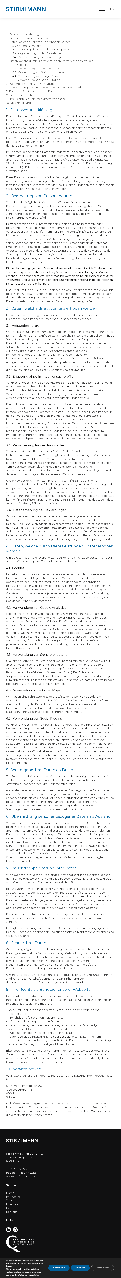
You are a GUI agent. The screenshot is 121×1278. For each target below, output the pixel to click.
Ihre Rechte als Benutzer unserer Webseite (37, 99)
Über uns (12, 1204)
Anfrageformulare (29, 45)
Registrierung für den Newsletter (39, 53)
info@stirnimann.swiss (21, 1172)
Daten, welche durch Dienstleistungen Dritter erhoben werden (52, 60)
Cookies (22, 64)
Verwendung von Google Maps (38, 76)
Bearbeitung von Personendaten (31, 38)
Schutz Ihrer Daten (22, 95)
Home (10, 1192)
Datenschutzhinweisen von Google (29, 711)
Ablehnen (80, 1267)
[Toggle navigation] (102, 9)
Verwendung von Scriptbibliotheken (42, 72)
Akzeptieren (59, 1267)
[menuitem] (111, 9)
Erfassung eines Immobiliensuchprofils (43, 49)
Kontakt (11, 1211)
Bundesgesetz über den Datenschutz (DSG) (76, 138)
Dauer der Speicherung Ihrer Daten (32, 91)
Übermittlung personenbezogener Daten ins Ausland (45, 87)
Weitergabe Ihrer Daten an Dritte (31, 83)
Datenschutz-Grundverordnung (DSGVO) (87, 141)
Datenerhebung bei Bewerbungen (41, 57)
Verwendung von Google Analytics (40, 68)
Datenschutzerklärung (24, 34)
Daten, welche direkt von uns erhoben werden (40, 41)
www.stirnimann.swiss (20, 1176)
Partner (11, 1208)
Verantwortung (21, 102)
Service (10, 1200)
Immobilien (14, 1196)
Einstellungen (21, 1275)
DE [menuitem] (110, 9)
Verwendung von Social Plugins (39, 80)
